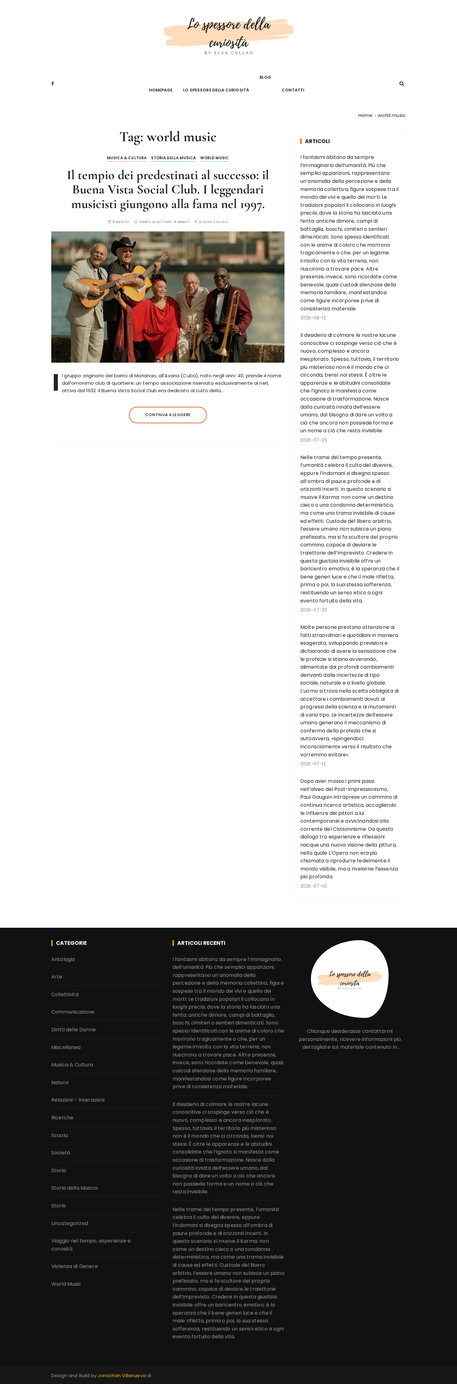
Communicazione (73, 1011)
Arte (56, 976)
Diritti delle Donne (73, 1029)
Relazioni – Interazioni (77, 1099)
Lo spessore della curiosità (216, 90)
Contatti (293, 90)
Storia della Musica (173, 157)
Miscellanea (66, 1047)
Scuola (59, 1135)
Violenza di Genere (74, 1266)
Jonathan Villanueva (122, 1375)
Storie (58, 1205)
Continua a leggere (168, 415)
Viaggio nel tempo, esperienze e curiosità (91, 1244)
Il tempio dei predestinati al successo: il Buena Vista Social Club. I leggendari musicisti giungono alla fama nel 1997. (168, 189)
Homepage (161, 90)
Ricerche (62, 1117)
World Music (214, 157)
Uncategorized (69, 1223)
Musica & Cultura (127, 157)
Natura (59, 1082)
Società (60, 1152)
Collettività (65, 994)
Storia (58, 1170)
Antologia (63, 959)
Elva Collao (215, 222)
